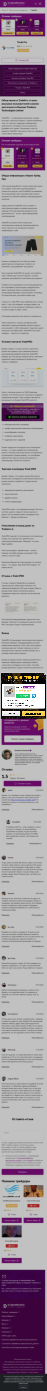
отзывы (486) (33, 713)
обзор (11, 713)
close (45, 674)
